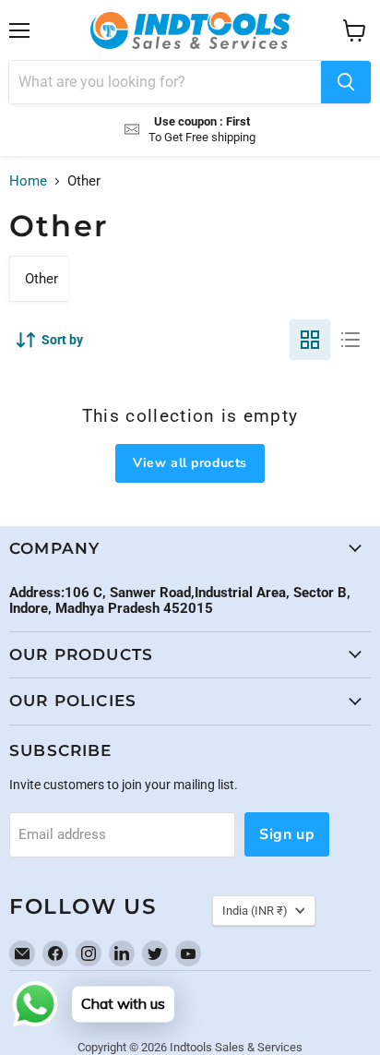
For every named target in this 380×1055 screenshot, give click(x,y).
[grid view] (310, 339)
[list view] (350, 339)
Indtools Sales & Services (236, 1047)
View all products (190, 463)
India (255, 910)
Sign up (287, 834)
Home (28, 181)
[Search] (346, 82)
